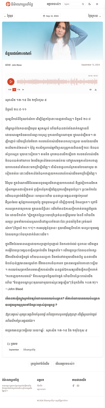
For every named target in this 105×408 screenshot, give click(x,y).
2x (23, 90)
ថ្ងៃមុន (8, 16)
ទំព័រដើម (39, 386)
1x (14, 90)
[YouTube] (78, 385)
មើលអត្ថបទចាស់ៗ (65, 364)
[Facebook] (73, 385)
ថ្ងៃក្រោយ (94, 16)
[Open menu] (97, 4)
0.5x (9, 90)
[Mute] (90, 90)
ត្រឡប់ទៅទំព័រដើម (40, 364)
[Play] (10, 81)
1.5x (18, 90)
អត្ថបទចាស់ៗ (54, 4)
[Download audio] (96, 90)
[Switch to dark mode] (89, 4)
